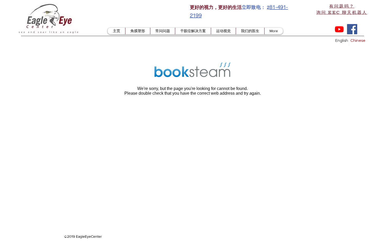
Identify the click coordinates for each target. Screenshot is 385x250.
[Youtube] (339, 29)
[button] (341, 9)
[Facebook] (352, 29)
